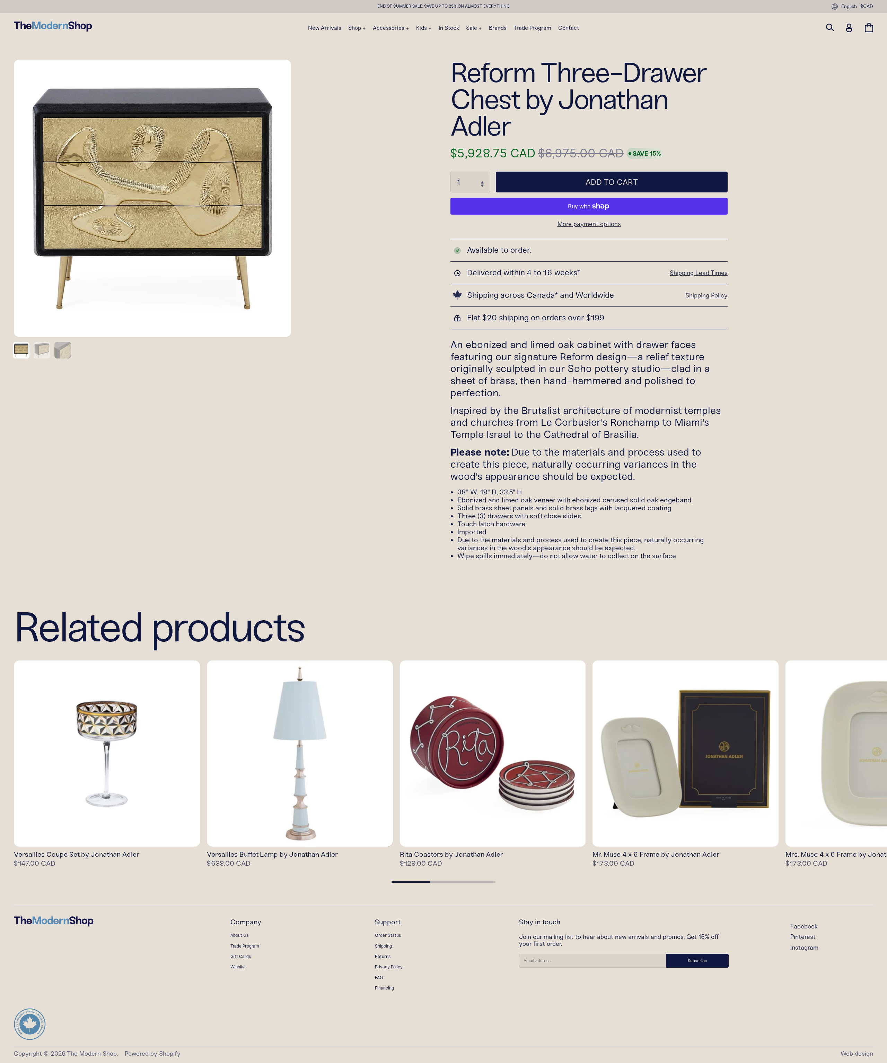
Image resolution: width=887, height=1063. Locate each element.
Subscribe (697, 960)
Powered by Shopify (153, 1053)
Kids (422, 28)
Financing (384, 988)
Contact (568, 28)
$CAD (866, 6)
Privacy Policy (389, 966)
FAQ (379, 977)
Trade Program (532, 28)
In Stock (449, 28)
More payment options (589, 224)
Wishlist (238, 966)
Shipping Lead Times (699, 273)
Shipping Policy (706, 295)
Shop (355, 28)
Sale (472, 28)
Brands (498, 28)
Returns (382, 956)
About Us (239, 935)
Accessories (389, 28)
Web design (857, 1053)
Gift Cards (240, 956)
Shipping (383, 946)
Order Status (388, 935)
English (849, 6)
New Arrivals (324, 28)
